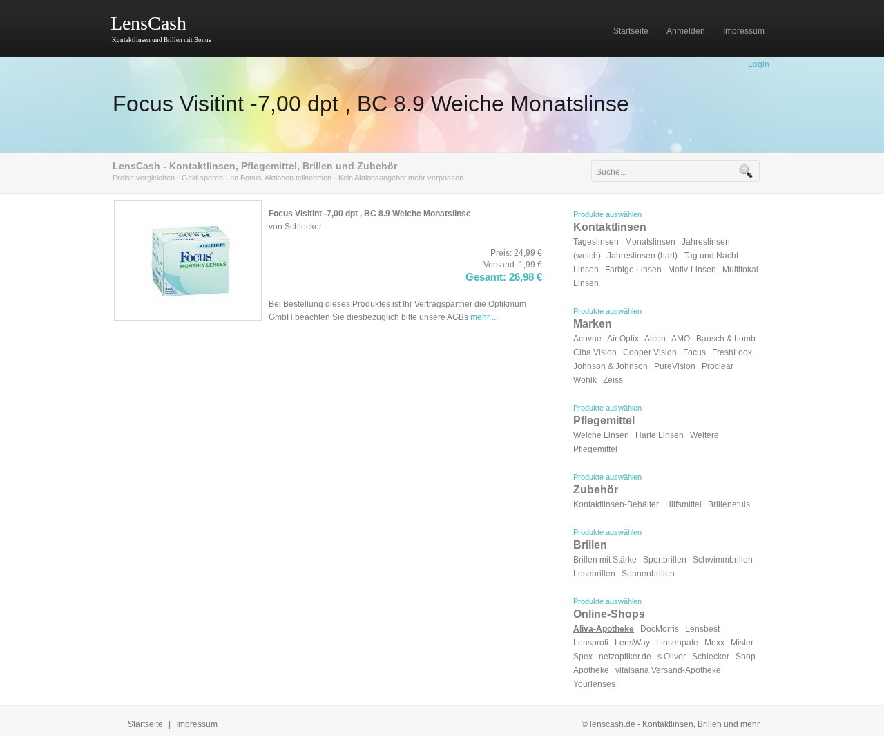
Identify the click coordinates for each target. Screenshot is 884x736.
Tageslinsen (596, 242)
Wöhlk (585, 380)
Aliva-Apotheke (603, 629)
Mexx (714, 643)
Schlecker (710, 656)
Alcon (655, 338)
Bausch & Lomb (726, 338)
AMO (680, 338)
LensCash (148, 23)
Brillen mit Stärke (605, 560)
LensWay (632, 643)
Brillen (590, 545)
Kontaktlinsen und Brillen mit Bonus (161, 40)
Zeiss (613, 380)
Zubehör (595, 490)
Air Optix (623, 338)
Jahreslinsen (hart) (642, 256)
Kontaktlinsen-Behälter (616, 504)
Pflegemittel (604, 420)
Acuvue (587, 338)
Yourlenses (594, 684)
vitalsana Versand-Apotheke (668, 670)
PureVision (674, 366)
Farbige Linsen (633, 269)
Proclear (717, 366)
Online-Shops (609, 614)
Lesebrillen (594, 573)
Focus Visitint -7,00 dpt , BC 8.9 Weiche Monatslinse (371, 103)
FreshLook (732, 352)
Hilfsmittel (683, 504)
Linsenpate (677, 643)
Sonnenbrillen (648, 573)
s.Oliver (671, 656)
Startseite (145, 724)
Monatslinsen (650, 242)
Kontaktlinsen (609, 227)
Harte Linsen (659, 435)
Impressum (197, 724)
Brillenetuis (729, 504)
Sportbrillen (664, 560)
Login (758, 64)
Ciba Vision (595, 352)
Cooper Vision (650, 352)
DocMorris (659, 629)
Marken (592, 324)
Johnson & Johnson (610, 366)
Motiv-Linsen (692, 269)
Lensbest (702, 629)
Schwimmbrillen (723, 560)
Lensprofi (590, 643)
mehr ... (484, 317)
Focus (694, 352)
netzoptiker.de (625, 656)
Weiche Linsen (601, 435)
